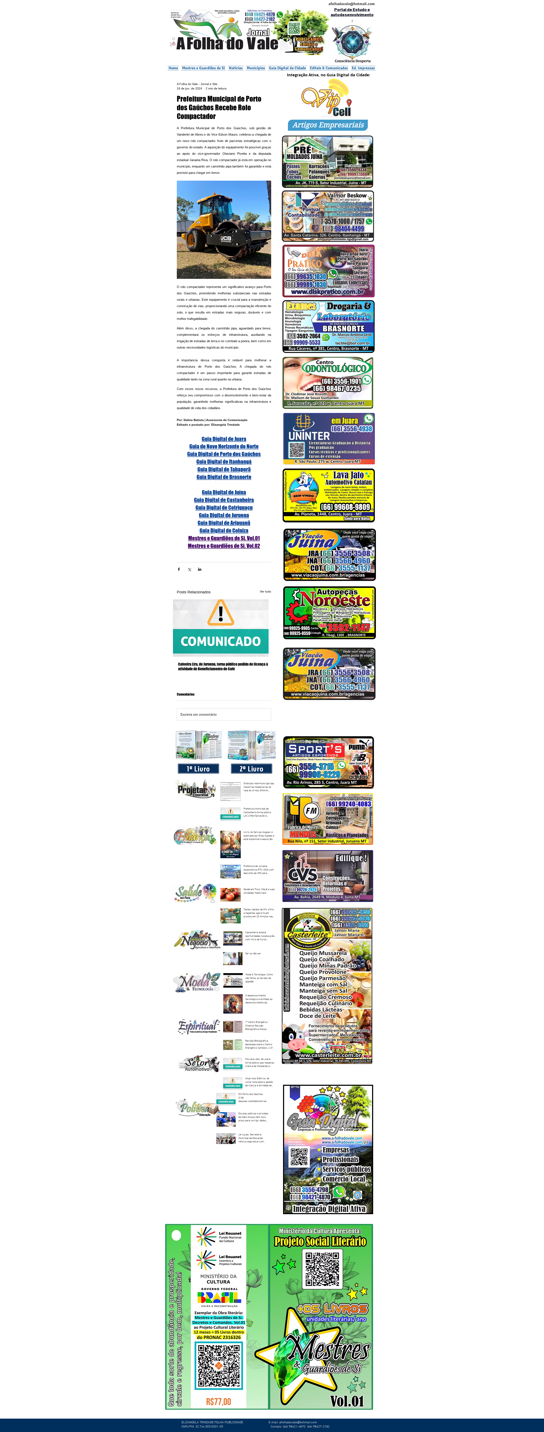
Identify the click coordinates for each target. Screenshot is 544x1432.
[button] (256, 68)
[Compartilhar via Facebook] (179, 569)
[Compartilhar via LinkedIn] (200, 569)
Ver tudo (265, 591)
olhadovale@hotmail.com (353, 3)
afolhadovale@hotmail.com (298, 1422)
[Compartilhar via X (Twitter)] (189, 569)
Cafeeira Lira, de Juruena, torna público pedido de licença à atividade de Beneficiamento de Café (223, 666)
